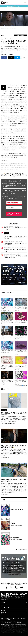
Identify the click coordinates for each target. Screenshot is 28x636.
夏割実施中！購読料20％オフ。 (14, 6)
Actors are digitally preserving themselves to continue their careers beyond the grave (14, 39)
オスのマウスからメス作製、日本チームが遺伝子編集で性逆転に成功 (15, 256)
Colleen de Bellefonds (6, 457)
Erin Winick (4, 54)
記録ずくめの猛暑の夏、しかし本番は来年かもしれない (15, 249)
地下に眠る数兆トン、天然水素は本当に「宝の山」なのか (15, 228)
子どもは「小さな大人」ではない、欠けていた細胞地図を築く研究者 (14, 446)
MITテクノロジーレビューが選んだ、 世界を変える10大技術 (13, 558)
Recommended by (19, 385)
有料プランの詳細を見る (12, 202)
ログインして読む (11, 207)
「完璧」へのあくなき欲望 (16, 524)
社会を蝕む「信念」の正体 (16, 538)
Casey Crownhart (5, 494)
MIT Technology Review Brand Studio (8, 423)
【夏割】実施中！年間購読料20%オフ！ (13, 214)
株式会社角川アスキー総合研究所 (14, 622)
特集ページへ (21, 282)
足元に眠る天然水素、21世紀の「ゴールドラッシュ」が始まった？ (15, 243)
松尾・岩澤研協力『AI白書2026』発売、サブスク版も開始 (15, 235)
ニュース (2, 35)
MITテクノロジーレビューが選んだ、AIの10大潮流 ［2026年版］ (13, 269)
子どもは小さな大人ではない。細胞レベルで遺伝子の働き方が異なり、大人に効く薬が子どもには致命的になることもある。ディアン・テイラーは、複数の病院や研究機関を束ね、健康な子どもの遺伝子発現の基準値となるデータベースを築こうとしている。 (14, 452)
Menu (25, 2)
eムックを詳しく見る (20, 549)
